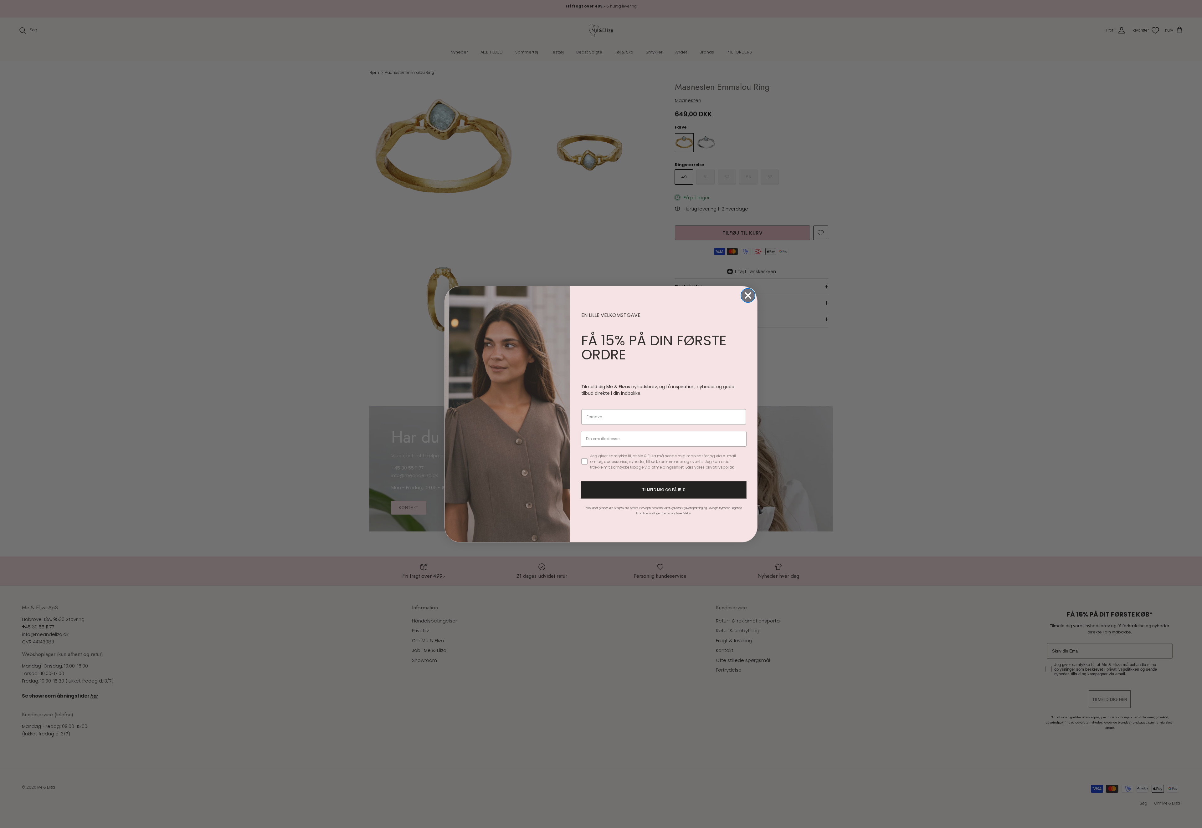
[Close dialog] (748, 295)
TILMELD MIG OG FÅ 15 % (663, 489)
